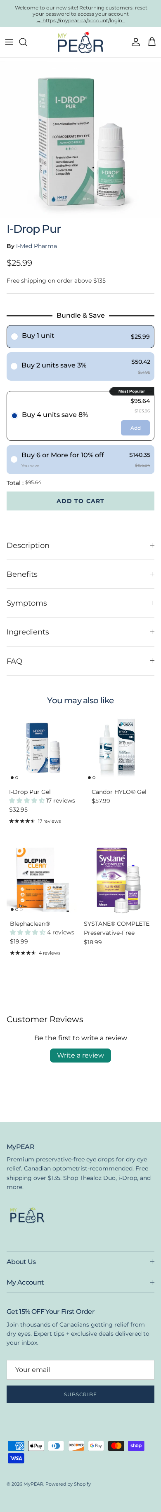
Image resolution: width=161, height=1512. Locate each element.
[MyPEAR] (80, 42)
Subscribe (80, 1394)
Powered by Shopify (68, 1484)
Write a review (80, 1055)
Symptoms (27, 603)
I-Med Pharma (36, 246)
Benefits (22, 574)
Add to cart (80, 501)
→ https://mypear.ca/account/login (80, 20)
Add (135, 428)
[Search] (27, 42)
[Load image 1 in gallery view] (80, 138)
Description (28, 545)
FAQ (14, 661)
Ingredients (28, 632)
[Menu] (9, 42)
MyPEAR (33, 1484)
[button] (27, 800)
